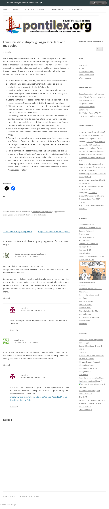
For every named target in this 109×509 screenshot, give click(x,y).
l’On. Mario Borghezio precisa (17, 231)
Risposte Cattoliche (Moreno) (90, 311)
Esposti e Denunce (86, 237)
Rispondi (6, 298)
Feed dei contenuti (86, 71)
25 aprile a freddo (86, 103)
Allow (98, 3)
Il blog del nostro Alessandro (90, 362)
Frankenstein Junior (87, 106)
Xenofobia (83, 323)
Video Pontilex (85, 320)
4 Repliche (7, 52)
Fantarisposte (57, 9)
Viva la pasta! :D (85, 406)
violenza (18, 215)
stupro (11, 215)
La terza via (83, 110)
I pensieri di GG (85, 250)
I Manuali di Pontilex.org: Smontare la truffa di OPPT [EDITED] (92, 173)
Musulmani (83, 292)
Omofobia (83, 298)
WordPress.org (85, 78)
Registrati (83, 65)
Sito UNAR (83, 397)
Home (5, 9)
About (16, 9)
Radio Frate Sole (85, 394)
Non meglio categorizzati (42, 211)
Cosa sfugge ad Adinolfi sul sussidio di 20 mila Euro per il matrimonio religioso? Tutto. (92, 97)
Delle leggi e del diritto (35, 9)
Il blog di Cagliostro (86, 365)
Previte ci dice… (85, 308)
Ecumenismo (84, 234)
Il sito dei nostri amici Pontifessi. (91, 378)
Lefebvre (82, 285)
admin (81, 132)
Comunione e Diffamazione (90, 227)
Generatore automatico (88, 243)
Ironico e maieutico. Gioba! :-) (90, 381)
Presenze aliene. (76, 9)
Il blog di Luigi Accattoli (88, 368)
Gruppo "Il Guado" (86, 359)
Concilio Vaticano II (86, 231)
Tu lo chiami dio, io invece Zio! (90, 317)
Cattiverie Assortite (86, 224)
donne (5, 215)
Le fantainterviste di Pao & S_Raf (91, 256)
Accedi (81, 68)
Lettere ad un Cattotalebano (90, 288)
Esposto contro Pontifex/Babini (91, 355)
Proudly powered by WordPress (27, 496)
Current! (82, 352)
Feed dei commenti (86, 75)
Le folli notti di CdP (86, 259)
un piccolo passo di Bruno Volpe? (54, 231)
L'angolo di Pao (85, 253)
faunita (43, 215)
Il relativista (83, 374)
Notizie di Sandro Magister (89, 390)
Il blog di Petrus (85, 371)
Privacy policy (8, 496)
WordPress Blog (85, 410)
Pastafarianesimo (86, 301)
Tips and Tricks (85, 314)
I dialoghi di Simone (87, 247)
